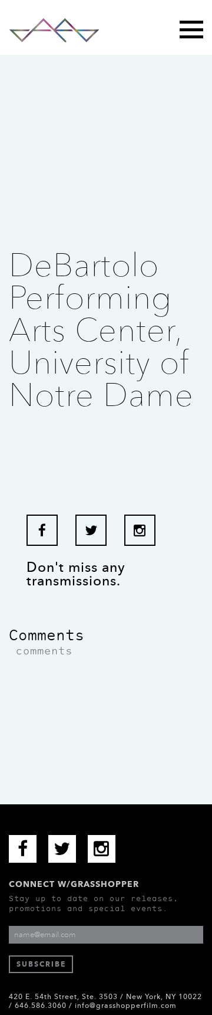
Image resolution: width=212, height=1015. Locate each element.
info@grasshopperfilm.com (126, 1005)
